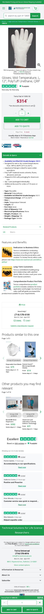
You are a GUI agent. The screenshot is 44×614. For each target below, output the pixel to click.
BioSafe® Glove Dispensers (11, 420)
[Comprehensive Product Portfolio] (7, 286)
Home (4, 21)
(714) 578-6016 (22, 553)
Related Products (9, 227)
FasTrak (30, 137)
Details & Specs (10, 155)
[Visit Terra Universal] (10, 8)
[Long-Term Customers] (7, 271)
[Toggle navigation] (3, 8)
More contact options (22, 565)
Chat (28, 320)
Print (23, 305)
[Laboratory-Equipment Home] (22, 8)
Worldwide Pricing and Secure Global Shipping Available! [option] (22, 2)
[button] (39, 65)
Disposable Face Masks (14, 364)
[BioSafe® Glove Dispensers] (14, 403)
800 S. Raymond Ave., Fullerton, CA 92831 (22, 561)
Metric (12, 232)
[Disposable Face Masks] (14, 350)
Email (18, 320)
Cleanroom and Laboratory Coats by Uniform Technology (29, 421)
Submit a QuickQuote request (22, 326)
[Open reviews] (20, 86)
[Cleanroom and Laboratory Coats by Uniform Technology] (30, 403)
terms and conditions (32, 544)
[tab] (22, 155)
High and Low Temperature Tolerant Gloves (23, 21)
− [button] (15, 113)
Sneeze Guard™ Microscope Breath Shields (28, 366)
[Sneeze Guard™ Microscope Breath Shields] (30, 350)
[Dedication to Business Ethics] (7, 252)
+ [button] (28, 113)
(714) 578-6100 (22, 314)
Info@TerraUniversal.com (22, 556)
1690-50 (21, 72)
